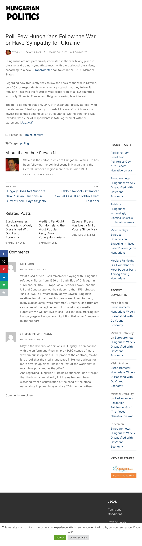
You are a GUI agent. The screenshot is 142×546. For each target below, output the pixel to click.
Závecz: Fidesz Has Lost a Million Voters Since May (84, 225)
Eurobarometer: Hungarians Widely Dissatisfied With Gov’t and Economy (19, 229)
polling (24, 143)
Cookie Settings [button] (78, 537)
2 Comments (79, 52)
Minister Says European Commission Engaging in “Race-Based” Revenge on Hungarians (123, 241)
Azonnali (27, 122)
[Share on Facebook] (4, 253)
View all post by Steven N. (38, 174)
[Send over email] (4, 285)
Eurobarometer (42, 70)
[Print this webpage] (4, 292)
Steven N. (17, 52)
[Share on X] (4, 261)
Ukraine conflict (56, 52)
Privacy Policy (117, 522)
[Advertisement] (123, 85)
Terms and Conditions (115, 512)
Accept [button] (60, 537)
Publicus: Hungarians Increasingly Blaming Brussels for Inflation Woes (122, 213)
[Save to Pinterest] (4, 269)
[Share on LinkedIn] (4, 277)
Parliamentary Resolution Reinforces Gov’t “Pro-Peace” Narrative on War (122, 161)
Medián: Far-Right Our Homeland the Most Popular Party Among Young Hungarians (52, 229)
